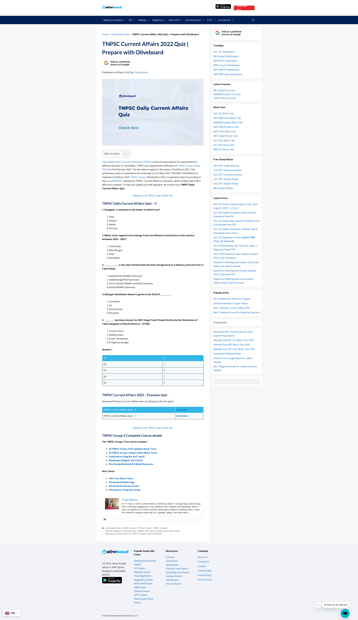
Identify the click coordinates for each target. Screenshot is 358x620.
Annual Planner (114, 180)
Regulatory (157, 20)
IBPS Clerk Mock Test (224, 131)
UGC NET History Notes (225, 179)
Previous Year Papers (177, 568)
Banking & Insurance (113, 20)
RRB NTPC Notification (225, 60)
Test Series (172, 560)
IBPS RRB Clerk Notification (227, 74)
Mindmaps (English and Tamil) (126, 460)
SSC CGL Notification (224, 51)
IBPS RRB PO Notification (226, 69)
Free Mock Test (242, 8)
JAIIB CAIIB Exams (143, 583)
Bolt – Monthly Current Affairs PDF (231, 307)
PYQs (209, 20)
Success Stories (174, 576)
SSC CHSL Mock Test (224, 140)
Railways (142, 20)
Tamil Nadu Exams (120, 34)
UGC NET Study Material (226, 165)
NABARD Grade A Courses (227, 94)
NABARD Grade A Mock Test (228, 122)
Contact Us (203, 561)
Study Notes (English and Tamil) (127, 456)
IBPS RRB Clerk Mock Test (227, 118)
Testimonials (204, 570)
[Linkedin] (105, 519)
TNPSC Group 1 (130, 528)
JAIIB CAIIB (174, 20)
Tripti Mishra (141, 72)
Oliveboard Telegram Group (124, 489)
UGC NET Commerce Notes (227, 174)
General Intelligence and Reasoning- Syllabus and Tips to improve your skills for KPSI (142, 531)
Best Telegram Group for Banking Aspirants (236, 312)
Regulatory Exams (143, 579)
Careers (202, 566)
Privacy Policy (205, 575)
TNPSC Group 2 (145, 528)
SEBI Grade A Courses (224, 98)
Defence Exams (142, 591)
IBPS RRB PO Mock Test (225, 127)
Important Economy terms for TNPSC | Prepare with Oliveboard (133, 533)
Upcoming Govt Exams (177, 572)
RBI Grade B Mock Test (225, 135)
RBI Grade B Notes (223, 188)
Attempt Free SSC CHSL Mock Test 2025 (234, 349)
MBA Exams (140, 587)
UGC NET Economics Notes (227, 170)
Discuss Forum (173, 583)
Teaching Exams (142, 575)
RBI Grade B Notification (226, 56)
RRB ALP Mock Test (223, 149)
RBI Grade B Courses (224, 90)
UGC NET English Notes (225, 183)
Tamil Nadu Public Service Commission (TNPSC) (127, 161)
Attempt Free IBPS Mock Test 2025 (231, 344)
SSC (130, 20)
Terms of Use (205, 579)
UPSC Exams (140, 594)
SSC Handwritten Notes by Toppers (232, 298)
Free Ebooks (172, 579)
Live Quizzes (224, 20)
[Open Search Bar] (253, 20)
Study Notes (172, 564)
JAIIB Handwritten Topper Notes (230, 303)
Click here (182, 409)
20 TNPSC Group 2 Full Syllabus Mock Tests (132, 448)
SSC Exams (139, 568)
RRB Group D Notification (226, 65)
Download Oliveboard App (227, 353)
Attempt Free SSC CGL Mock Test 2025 (233, 340)
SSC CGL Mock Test (223, 113)
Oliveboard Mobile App (121, 482)
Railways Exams (142, 572)
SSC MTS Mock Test (223, 145)
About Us (203, 557)
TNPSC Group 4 (139, 177)
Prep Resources (193, 20)
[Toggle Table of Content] (124, 154)
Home (105, 34)
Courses (170, 557)
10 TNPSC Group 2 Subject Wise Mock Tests (133, 452)
